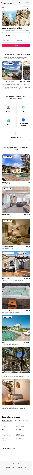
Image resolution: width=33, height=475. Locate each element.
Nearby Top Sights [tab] (19, 420)
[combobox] (16, 35)
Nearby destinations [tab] (7, 420)
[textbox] (9, 41)
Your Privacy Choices (21, 467)
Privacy (8, 467)
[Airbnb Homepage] (3, 8)
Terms (12, 467)
